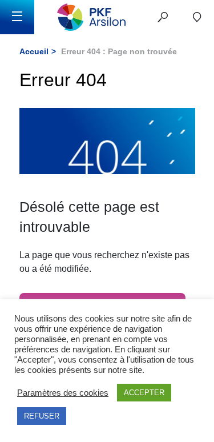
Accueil (34, 51)
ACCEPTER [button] (144, 392)
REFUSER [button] (41, 416)
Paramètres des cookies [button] (62, 392)
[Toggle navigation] (17, 17)
